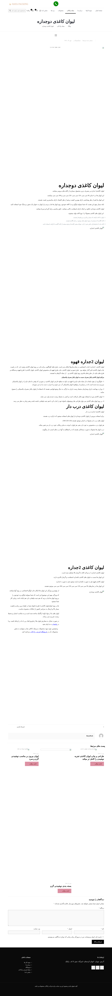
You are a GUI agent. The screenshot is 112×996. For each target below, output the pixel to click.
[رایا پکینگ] (18, 4)
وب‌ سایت (37, 929)
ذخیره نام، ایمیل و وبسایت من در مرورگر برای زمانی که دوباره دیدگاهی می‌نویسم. (75, 937)
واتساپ (54, 624)
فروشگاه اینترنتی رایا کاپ (38, 632)
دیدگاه (101, 908)
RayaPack (77, 40)
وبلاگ (69, 26)
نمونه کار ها (27, 962)
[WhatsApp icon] (57, 989)
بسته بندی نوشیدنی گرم (60, 886)
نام (102, 929)
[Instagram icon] (55, 989)
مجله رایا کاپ (60, 26)
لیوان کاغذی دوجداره (48, 26)
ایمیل (69, 929)
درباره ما (28, 965)
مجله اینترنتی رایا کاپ (24, 970)
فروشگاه (28, 967)
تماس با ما (27, 972)
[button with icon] (102, 967)
